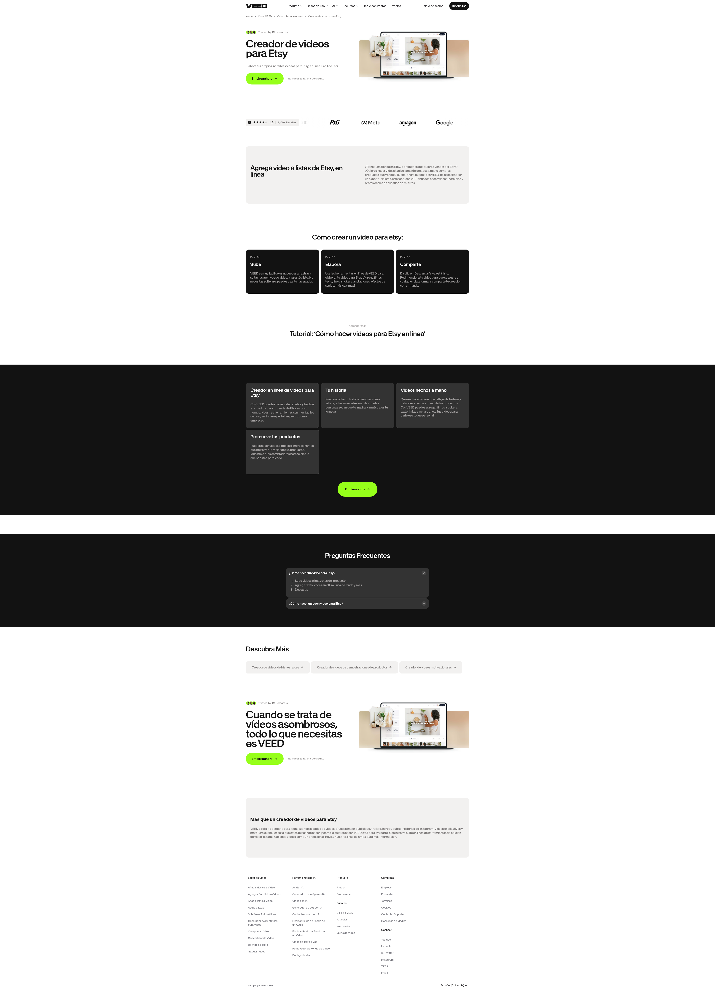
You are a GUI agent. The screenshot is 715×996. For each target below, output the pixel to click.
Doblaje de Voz (301, 955)
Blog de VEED (345, 912)
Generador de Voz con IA (307, 907)
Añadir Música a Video (261, 887)
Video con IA (300, 901)
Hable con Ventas (374, 6)
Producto (293, 6)
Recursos (348, 6)
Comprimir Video (258, 931)
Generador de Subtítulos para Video (262, 922)
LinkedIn (386, 946)
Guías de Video (346, 933)
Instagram (387, 959)
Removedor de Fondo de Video (311, 948)
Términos (386, 901)
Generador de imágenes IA (308, 894)
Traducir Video (256, 951)
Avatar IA (298, 887)
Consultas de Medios (393, 921)
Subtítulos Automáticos (262, 914)
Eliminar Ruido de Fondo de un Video (308, 933)
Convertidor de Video (261, 938)
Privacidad (387, 894)
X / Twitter (387, 953)
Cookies (386, 907)
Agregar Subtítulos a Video (264, 894)
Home (249, 16)
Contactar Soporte (392, 914)
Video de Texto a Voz (304, 942)
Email (384, 973)
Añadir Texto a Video (260, 901)
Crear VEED (265, 16)
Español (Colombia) (452, 985)
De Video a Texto (258, 944)
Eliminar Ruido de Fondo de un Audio (308, 922)
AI (333, 6)
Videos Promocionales (290, 16)
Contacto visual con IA (305, 914)
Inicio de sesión (433, 6)
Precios (396, 6)
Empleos (386, 887)
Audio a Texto (256, 907)
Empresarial (344, 894)
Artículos (342, 919)
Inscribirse (459, 6)
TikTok (385, 966)
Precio (340, 887)
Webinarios (343, 926)
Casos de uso (316, 6)
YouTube (386, 939)
